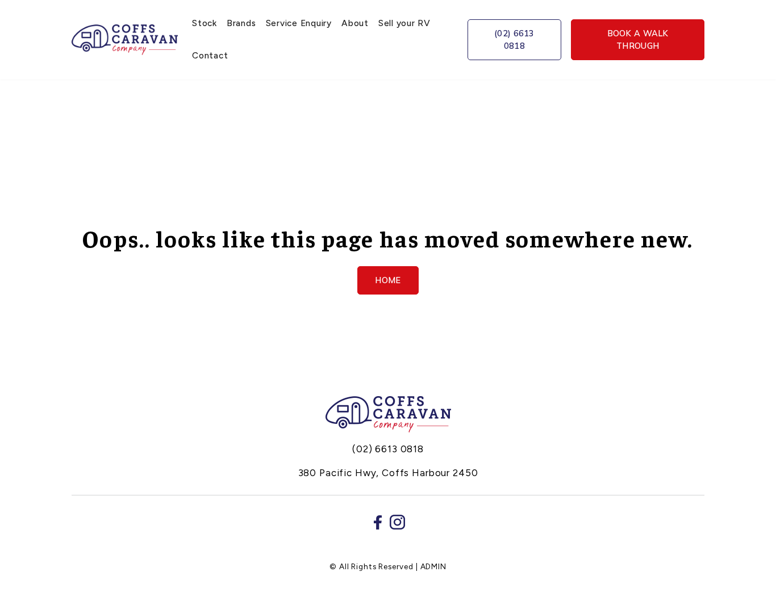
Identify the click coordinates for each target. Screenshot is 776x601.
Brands (241, 23)
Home (387, 280)
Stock (204, 23)
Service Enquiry (299, 23)
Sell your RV (404, 23)
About (355, 23)
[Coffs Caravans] (388, 414)
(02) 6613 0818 (514, 39)
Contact (210, 55)
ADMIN (433, 566)
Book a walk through (638, 39)
